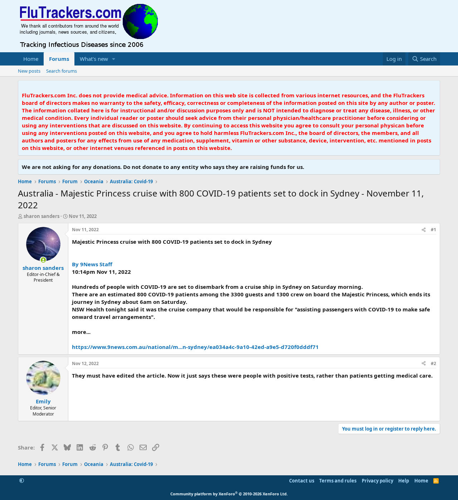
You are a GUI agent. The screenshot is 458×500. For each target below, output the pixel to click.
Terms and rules (337, 480)
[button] (114, 58)
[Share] (423, 230)
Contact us (301, 480)
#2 (433, 363)
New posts (29, 71)
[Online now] (43, 260)
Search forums (61, 71)
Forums (59, 58)
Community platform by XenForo (229, 493)
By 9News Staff (92, 264)
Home (30, 58)
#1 (433, 230)
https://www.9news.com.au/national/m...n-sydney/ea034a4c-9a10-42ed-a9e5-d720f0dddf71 (195, 346)
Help (403, 480)
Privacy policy (377, 480)
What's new (94, 58)
